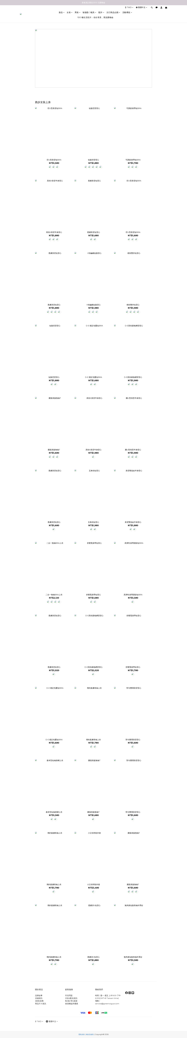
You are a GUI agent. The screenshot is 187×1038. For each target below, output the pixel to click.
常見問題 (69, 995)
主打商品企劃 (112, 12)
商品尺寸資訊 (40, 1004)
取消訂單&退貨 (71, 1001)
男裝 (77, 12)
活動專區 (126, 12)
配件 (100, 12)
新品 (61, 12)
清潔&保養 (39, 1001)
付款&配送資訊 (71, 998)
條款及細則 (90, 1034)
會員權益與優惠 (71, 1004)
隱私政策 (82, 1034)
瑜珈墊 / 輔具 (88, 12)
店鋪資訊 (38, 998)
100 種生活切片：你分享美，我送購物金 (95, 17)
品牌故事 (38, 995)
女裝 (69, 12)
